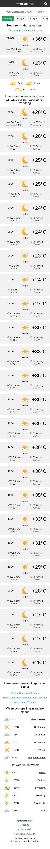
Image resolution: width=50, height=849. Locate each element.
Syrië (30, 12)
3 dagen (34, 18)
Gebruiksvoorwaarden (25, 834)
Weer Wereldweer (15, 12)
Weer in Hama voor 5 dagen (25, 693)
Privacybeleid (25, 829)
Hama (39, 12)
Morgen (21, 18)
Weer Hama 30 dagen (25, 702)
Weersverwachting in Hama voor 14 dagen (25, 697)
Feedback (25, 825)
